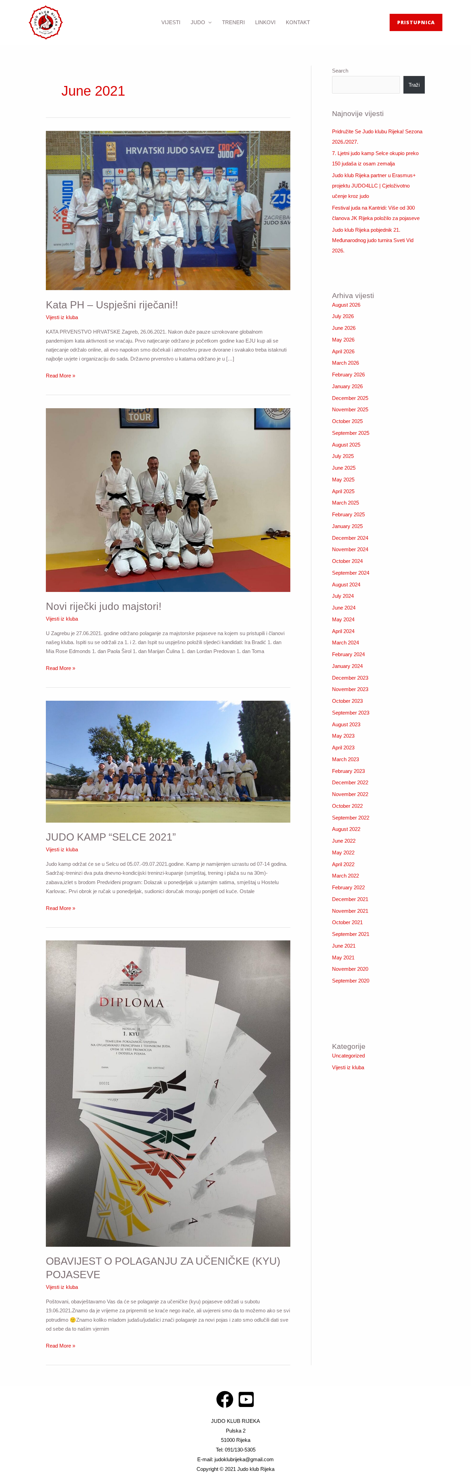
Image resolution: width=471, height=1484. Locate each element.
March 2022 (345, 876)
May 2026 (343, 340)
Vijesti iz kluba (62, 317)
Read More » (60, 375)
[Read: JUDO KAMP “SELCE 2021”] (168, 761)
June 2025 (343, 468)
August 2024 (346, 584)
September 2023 (350, 713)
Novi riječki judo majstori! (103, 606)
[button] (416, 22)
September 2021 (350, 934)
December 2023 (350, 678)
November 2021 (350, 911)
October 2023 (347, 701)
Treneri (233, 22)
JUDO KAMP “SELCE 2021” (111, 837)
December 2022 (350, 782)
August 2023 (346, 724)
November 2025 (350, 409)
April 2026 (343, 351)
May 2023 (343, 736)
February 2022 (348, 887)
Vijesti (170, 22)
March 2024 (345, 642)
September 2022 (350, 818)
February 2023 (348, 771)
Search (340, 71)
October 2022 (347, 806)
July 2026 (343, 316)
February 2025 (348, 514)
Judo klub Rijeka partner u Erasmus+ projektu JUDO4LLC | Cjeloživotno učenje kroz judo (374, 185)
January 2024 (347, 666)
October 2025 (347, 421)
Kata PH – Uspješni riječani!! (112, 304)
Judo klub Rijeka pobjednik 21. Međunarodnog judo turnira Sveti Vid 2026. (372, 240)
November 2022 (350, 794)
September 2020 (350, 981)
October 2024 (347, 561)
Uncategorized (348, 1056)
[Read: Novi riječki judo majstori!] (168, 499)
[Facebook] (224, 1399)
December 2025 (350, 398)
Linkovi (265, 22)
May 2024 (343, 619)
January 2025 (347, 526)
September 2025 (350, 433)
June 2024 (343, 608)
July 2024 (343, 596)
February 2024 (348, 654)
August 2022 (346, 829)
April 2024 (343, 631)
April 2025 (343, 491)
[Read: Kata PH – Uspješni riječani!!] (168, 210)
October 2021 (347, 922)
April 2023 (343, 747)
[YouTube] (246, 1399)
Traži (414, 85)
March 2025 (345, 503)
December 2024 (350, 538)
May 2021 (343, 957)
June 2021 (343, 946)
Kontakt (298, 22)
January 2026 (347, 386)
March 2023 (345, 759)
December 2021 (350, 899)
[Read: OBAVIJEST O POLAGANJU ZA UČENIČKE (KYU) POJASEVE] (168, 1093)
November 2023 (350, 689)
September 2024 (350, 573)
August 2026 (346, 305)
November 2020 (350, 969)
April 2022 (343, 864)
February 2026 (348, 374)
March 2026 (345, 363)
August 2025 (346, 445)
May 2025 (343, 479)
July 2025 (343, 456)
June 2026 (343, 328)
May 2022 (343, 852)
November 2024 (350, 549)
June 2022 (343, 841)
